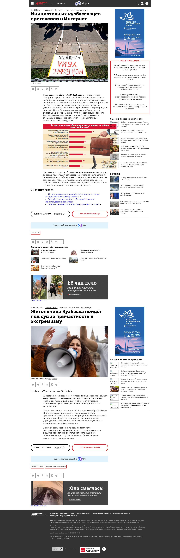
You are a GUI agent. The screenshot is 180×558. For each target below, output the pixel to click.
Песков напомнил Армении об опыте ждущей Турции (134, 178)
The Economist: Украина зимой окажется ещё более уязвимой (131, 186)
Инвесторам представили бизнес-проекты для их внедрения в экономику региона (72, 195)
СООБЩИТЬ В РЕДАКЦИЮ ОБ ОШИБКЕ (63, 516)
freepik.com (52, 379)
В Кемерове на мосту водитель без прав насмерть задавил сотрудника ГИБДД (130, 77)
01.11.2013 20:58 (36, 10)
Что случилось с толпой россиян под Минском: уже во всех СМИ (134, 202)
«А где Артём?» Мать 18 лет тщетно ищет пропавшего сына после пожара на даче (134, 164)
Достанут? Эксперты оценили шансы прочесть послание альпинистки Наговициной (135, 405)
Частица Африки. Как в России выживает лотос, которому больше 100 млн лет (134, 365)
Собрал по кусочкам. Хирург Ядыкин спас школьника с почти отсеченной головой (135, 124)
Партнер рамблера (71, 549)
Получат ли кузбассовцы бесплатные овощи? (50, 267)
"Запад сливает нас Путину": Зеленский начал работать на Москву (131, 211)
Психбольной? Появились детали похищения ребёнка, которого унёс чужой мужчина (130, 67)
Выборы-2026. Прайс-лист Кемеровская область (111, 513)
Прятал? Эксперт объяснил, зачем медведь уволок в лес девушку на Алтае (134, 381)
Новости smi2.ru (39, 300)
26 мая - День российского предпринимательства (73, 204)
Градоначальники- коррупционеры (48, 251)
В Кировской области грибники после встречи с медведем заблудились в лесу (129, 87)
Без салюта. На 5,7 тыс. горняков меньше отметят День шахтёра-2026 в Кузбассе (130, 107)
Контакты (54, 513)
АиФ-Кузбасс (36, 83)
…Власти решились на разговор (53, 258)
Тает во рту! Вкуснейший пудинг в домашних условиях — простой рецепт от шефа (134, 389)
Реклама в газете (83, 513)
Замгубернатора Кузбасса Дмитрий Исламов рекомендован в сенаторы (70, 200)
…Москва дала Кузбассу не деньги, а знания (90, 251)
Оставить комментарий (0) (90, 214)
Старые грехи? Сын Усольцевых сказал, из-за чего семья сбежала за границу (134, 397)
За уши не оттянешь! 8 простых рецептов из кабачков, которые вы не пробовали (135, 148)
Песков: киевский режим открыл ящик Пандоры (132, 194)
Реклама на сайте (67, 513)
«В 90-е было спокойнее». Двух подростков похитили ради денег (133, 131)
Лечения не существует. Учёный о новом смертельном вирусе (133, 155)
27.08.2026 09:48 (37, 308)
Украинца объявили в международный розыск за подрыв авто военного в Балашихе (130, 97)
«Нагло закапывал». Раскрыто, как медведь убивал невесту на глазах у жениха (134, 140)
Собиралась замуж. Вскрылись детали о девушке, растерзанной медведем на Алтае (133, 373)
